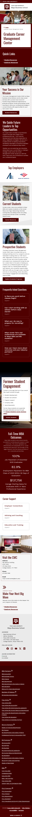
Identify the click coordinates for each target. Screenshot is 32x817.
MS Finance (5, 730)
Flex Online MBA (6, 703)
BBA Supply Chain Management (11, 689)
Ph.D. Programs (6, 788)
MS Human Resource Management (12, 753)
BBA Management (7, 681)
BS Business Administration (9, 695)
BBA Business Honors (8, 676)
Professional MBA (7, 773)
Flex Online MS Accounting (9, 705)
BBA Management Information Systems (13, 684)
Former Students (11, 417)
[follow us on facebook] (8, 649)
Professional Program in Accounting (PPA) (14, 735)
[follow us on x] (20, 649)
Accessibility (13, 810)
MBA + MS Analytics (7, 778)
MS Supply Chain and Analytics (11, 760)
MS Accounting (6, 743)
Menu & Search (15, 815)
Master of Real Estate (8, 763)
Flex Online (5, 700)
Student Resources (10, 60)
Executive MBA (6, 776)
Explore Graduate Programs (13, 279)
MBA (3, 768)
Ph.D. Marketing (6, 799)
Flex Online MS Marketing (9, 717)
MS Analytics (5, 745)
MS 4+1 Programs (7, 724)
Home (6, 27)
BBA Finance (5, 679)
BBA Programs (6, 671)
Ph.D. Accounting (6, 791)
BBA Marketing (6, 686)
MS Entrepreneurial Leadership (11, 750)
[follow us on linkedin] (24, 649)
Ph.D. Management (7, 796)
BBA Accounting (6, 674)
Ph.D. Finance (6, 793)
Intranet (21, 810)
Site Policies (26, 808)
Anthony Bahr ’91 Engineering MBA (12, 783)
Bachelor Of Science (8, 692)
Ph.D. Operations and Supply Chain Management (16, 801)
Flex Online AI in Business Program (12, 719)
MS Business (5, 748)
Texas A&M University (9, 1)
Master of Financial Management (11, 727)
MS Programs (6, 740)
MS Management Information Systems (13, 732)
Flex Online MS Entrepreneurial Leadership (14, 708)
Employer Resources (11, 62)
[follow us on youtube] (16, 649)
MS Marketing (6, 755)
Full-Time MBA (6, 771)
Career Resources (10, 220)
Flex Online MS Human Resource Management (15, 710)
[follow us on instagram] (12, 649)
